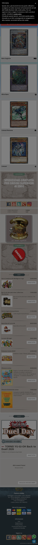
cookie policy (18, 14)
